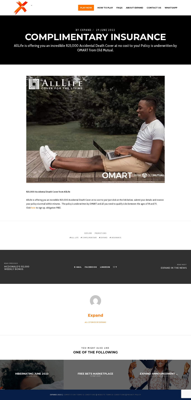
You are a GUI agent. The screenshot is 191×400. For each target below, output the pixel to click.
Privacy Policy (134, 395)
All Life (75, 238)
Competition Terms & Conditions (79, 395)
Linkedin (105, 267)
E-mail (78, 267)
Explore (88, 233)
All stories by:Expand (95, 322)
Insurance (116, 238)
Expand (86, 30)
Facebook (91, 267)
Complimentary (89, 238)
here (33, 207)
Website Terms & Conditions (111, 395)
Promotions (101, 233)
